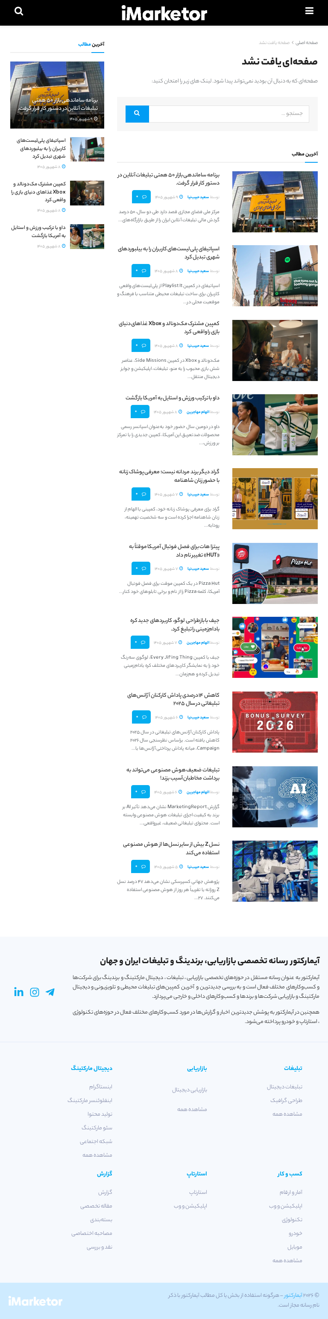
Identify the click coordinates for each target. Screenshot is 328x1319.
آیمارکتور (293, 1295)
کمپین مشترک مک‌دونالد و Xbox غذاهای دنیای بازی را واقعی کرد (169, 328)
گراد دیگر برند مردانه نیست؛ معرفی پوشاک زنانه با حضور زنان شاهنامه (169, 476)
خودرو (295, 1233)
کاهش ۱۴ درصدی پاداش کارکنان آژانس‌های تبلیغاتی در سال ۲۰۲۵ (173, 700)
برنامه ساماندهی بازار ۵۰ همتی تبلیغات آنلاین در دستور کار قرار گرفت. (169, 179)
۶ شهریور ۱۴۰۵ (167, 718)
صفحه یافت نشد (274, 43)
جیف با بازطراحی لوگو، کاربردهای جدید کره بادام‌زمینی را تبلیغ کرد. (175, 625)
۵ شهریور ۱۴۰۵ (166, 867)
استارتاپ (198, 1192)
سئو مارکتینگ (97, 1128)
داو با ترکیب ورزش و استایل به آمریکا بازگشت (173, 398)
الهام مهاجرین (198, 412)
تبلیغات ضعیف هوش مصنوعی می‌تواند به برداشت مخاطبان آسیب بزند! (173, 774)
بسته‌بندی (101, 1220)
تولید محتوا (100, 1114)
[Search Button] (137, 114)
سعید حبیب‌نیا (198, 197)
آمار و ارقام (291, 1192)
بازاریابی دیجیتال (189, 1090)
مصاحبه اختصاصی (91, 1233)
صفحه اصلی (307, 43)
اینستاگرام (100, 1087)
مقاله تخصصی (96, 1206)
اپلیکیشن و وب (285, 1206)
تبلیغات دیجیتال (284, 1087)
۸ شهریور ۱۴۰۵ (167, 271)
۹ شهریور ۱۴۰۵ (167, 197)
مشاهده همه (287, 1114)
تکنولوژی (292, 1220)
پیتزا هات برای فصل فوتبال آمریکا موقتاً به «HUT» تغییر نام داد (174, 551)
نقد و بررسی (99, 1247)
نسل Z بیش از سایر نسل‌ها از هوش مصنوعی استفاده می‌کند (171, 849)
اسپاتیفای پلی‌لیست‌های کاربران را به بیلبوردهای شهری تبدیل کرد (169, 253)
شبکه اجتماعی (96, 1141)
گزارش (105, 1192)
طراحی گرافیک (286, 1100)
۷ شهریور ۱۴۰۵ (167, 495)
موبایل (294, 1247)
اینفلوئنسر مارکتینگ (89, 1100)
